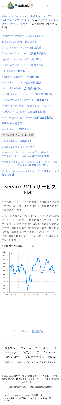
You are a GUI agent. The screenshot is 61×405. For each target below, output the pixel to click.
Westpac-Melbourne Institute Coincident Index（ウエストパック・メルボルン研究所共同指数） (30, 154)
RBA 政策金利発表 (12, 123)
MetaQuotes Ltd (35, 386)
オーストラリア (19, 23)
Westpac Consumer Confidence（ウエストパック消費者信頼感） (30, 172)
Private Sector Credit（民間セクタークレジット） (29, 106)
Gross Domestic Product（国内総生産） (24, 65)
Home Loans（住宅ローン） (17, 70)
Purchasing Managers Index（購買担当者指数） (28, 117)
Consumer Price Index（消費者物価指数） (25, 53)
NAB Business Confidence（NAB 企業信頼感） (27, 94)
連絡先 (52, 356)
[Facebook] (25, 368)
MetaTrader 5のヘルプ (14, 16)
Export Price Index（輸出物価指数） (22, 59)
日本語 (47, 5)
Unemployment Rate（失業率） (19, 146)
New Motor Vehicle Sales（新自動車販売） (25, 100)
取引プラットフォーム (18, 348)
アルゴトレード (46, 352)
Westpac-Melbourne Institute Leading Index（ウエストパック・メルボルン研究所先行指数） (30, 163)
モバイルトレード (45, 348)
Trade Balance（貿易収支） (17, 140)
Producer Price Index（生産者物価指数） (25, 111)
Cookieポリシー (11, 398)
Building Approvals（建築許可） (19, 41)
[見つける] (57, 5)
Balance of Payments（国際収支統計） (23, 36)
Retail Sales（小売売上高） (17, 129)
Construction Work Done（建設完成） (23, 47)
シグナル (28, 352)
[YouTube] (35, 368)
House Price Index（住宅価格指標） (22, 76)
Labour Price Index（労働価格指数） (22, 88)
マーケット (12, 352)
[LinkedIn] (30, 368)
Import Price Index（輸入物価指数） (22, 82)
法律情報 (48, 386)
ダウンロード (13, 356)
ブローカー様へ (34, 356)
